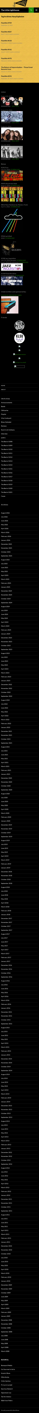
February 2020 (6, 817)
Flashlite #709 (6, 23)
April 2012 (4, 1183)
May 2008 (4, 1343)
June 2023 (4, 661)
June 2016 (4, 989)
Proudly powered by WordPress (10, 1410)
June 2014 (4, 1082)
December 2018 (6, 872)
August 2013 (5, 1121)
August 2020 (5, 794)
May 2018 (4, 899)
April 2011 (4, 1230)
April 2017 (4, 950)
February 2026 (6, 536)
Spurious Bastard (7, 1389)
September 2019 (6, 836)
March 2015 (5, 1047)
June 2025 (4, 567)
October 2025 (6, 552)
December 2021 (6, 731)
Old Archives (5, 399)
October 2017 (6, 926)
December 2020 (6, 778)
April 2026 (4, 528)
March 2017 (5, 953)
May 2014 (4, 1086)
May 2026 (4, 525)
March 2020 (5, 813)
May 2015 (4, 1039)
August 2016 (5, 981)
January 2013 (5, 1148)
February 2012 (6, 1191)
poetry (3, 438)
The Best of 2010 (6, 449)
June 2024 (4, 614)
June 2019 (4, 848)
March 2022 (5, 719)
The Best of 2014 (6, 465)
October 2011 (6, 1207)
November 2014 (6, 1063)
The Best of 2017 (6, 477)
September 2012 (6, 1164)
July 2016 (4, 985)
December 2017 (6, 918)
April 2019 (4, 856)
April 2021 (4, 762)
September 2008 (6, 1332)
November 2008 (6, 1324)
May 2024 (4, 618)
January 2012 (5, 1195)
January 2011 (5, 1242)
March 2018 (5, 907)
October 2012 (6, 1160)
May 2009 (4, 1300)
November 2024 (6, 595)
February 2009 (6, 1312)
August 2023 (5, 653)
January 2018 (5, 914)
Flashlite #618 (6, 41)
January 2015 (5, 1055)
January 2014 (5, 1102)
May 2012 (4, 1180)
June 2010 (4, 1261)
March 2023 (5, 673)
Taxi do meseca (6, 1397)
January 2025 (5, 587)
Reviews (4, 426)
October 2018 (6, 879)
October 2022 (6, 692)
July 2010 (4, 1258)
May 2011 (4, 1226)
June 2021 (4, 755)
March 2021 (5, 766)
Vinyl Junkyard (6, 418)
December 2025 (6, 544)
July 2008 (4, 1336)
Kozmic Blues (5, 1373)
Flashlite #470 (6, 58)
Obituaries (4, 410)
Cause (3, 496)
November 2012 (6, 1156)
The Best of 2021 (6, 492)
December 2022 (6, 684)
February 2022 (6, 723)
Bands (3, 406)
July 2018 (4, 891)
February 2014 (6, 1098)
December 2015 (6, 1012)
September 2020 (6, 790)
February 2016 (6, 1004)
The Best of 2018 (6, 480)
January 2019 (5, 868)
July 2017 (4, 938)
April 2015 (4, 1043)
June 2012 (4, 1176)
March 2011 (5, 1234)
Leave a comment (14, 34)
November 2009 (6, 1289)
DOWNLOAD (15, 169)
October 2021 (6, 739)
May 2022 (4, 712)
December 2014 (6, 1059)
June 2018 (4, 895)
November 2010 (6, 1250)
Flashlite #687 (6, 32)
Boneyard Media (6, 1365)
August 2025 (5, 560)
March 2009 (5, 1308)
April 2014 (4, 1090)
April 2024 (4, 622)
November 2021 (6, 735)
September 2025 (6, 556)
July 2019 (4, 844)
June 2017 (4, 942)
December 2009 (6, 1285)
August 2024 (5, 606)
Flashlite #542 (6, 49)
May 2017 (4, 946)
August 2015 (5, 1028)
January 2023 (5, 680)
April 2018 (4, 903)
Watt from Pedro (6, 1400)
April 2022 (4, 716)
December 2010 (6, 1246)
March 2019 (5, 860)
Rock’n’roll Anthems (8, 430)
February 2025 (6, 583)
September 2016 (6, 977)
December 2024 (6, 591)
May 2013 (4, 1133)
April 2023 (4, 669)
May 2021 (4, 758)
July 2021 (4, 751)
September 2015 (6, 1024)
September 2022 (6, 696)
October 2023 (6, 645)
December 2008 (6, 1320)
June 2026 (4, 521)
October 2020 (6, 786)
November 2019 (6, 829)
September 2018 (6, 883)
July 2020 (4, 797)
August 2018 (5, 887)
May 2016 (4, 992)
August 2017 (5, 934)
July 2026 (4, 517)
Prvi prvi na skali (6, 1385)
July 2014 (4, 1078)
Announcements (6, 402)
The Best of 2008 (6, 441)
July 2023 (4, 657)
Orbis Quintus (6, 1381)
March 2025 (5, 579)
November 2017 (6, 922)
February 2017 (6, 957)
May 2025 (4, 571)
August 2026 (5, 513)
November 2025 (6, 548)
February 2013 (6, 1144)
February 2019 (6, 864)
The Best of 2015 (6, 469)
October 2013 (6, 1113)
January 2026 (5, 540)
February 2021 (6, 770)
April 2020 (4, 809)
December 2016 (6, 965)
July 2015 (4, 1031)
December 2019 (6, 825)
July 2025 (4, 564)
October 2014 (6, 1066)
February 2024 (6, 630)
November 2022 (6, 688)
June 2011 (4, 1222)
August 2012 (5, 1168)
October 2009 (6, 1293)
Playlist (3, 414)
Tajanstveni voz (6, 1393)
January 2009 (5, 1316)
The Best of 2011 (6, 453)
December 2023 (6, 638)
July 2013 (4, 1125)
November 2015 (6, 1016)
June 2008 (4, 1339)
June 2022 (4, 708)
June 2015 (4, 1035)
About (3, 389)
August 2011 (5, 1215)
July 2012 (4, 1172)
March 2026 (5, 532)
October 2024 (6, 599)
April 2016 (4, 996)
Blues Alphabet (6, 422)
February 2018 (6, 911)
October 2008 (6, 1328)
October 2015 (6, 1020)
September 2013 (6, 1117)
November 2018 (6, 875)
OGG (13, 106)
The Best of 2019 (6, 484)
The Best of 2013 (6, 461)
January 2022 (5, 727)
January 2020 (5, 821)
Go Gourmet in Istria (8, 1369)
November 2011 (6, 1203)
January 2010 (5, 1281)
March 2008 (5, 1351)
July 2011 (4, 1219)
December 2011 (6, 1199)
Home (3, 385)
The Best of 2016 (6, 473)
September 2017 (6, 930)
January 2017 (5, 961)
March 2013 (5, 1141)
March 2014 (5, 1094)
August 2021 (5, 747)
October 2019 (6, 833)
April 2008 (4, 1347)
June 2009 (4, 1297)
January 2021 (5, 774)
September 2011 (6, 1211)
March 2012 (5, 1187)
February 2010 (6, 1277)
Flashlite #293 (6, 76)
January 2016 (5, 1008)
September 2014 (6, 1070)
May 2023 (4, 665)
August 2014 (5, 1074)
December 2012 (6, 1152)
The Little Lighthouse (10, 10)
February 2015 (6, 1051)
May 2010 (4, 1265)
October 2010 (6, 1254)
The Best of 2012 (6, 457)
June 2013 (4, 1129)
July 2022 (4, 704)
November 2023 (6, 641)
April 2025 (4, 575)
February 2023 (6, 677)
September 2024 (6, 602)
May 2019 (4, 852)
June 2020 (4, 801)
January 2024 (5, 634)
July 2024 (4, 610)
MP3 (17, 106)
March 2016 (5, 1000)
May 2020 (4, 805)
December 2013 (6, 1105)
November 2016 (6, 969)
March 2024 (5, 626)
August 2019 (5, 840)
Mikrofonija (5, 1377)
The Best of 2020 (6, 488)
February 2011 (6, 1238)
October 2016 (6, 973)
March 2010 (5, 1273)
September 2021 (6, 743)
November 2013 (6, 1109)
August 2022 (5, 700)
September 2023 (6, 649)
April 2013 (4, 1137)
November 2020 (6, 782)
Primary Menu (36, 10)
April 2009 (4, 1304)
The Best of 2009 (6, 445)
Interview (4, 434)
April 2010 (4, 1269)
